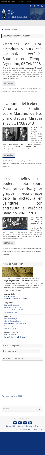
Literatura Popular (10, 335)
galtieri (35, 88)
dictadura (29, 88)
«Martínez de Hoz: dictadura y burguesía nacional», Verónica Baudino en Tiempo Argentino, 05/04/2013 (22, 53)
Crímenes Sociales (10, 328)
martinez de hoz (7, 91)
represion (27, 91)
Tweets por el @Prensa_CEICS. (12, 396)
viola (36, 91)
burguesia (25, 161)
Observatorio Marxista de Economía (16, 299)
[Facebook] (34, 6)
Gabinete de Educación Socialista (15, 323)
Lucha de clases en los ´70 (12, 308)
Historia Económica (10, 296)
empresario (38, 161)
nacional (32, 163)
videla (32, 91)
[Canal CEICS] (42, 6)
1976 (6, 88)
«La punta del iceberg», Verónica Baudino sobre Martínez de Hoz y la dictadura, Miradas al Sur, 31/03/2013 (22, 113)
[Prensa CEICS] (30, 6)
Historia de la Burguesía (12, 305)
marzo (14, 91)
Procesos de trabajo (10, 319)
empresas (34, 248)
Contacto (21, 2)
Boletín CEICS (5, 2)
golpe (39, 88)
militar (23, 91)
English (28, 2)
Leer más (8, 83)
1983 (10, 88)
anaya (18, 88)
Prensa (14, 2)
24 (13, 248)
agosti (14, 88)
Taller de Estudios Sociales (12, 321)
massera (18, 91)
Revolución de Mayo (10, 312)
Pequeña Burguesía (10, 326)
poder (33, 251)
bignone (23, 88)
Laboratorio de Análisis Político (14, 310)
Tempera (29, 430)
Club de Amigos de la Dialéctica (14, 337)
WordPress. (38, 430)
